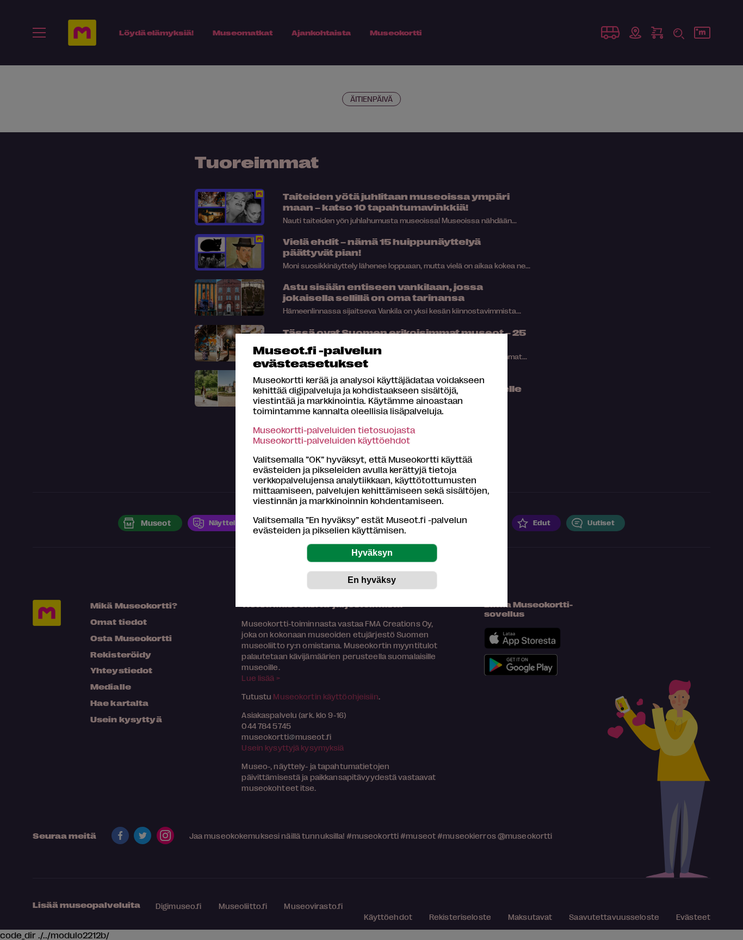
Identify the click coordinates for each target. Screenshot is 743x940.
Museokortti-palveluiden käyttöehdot (331, 440)
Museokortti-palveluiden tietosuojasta (334, 430)
